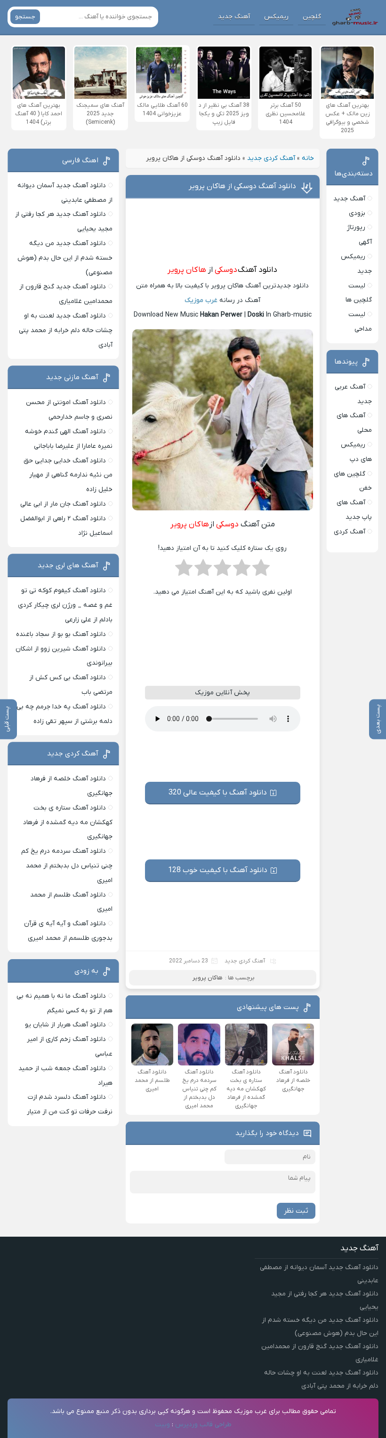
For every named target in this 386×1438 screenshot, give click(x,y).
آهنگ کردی (349, 531)
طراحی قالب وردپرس (203, 1424)
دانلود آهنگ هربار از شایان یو (65, 1024)
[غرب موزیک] (354, 17)
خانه (308, 158)
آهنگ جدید (234, 16)
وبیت (162, 1424)
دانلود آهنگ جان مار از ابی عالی (63, 504)
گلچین (312, 16)
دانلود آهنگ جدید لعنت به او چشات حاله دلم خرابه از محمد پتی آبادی (66, 330)
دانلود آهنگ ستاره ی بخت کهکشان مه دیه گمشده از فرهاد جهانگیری (68, 822)
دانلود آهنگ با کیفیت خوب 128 (217, 870)
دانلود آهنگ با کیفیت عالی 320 (218, 792)
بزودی (357, 213)
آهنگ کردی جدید (271, 158)
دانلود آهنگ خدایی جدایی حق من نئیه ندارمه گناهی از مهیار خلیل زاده (68, 475)
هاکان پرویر (187, 270)
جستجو (25, 17)
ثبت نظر (296, 1211)
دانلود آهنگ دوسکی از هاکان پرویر (242, 186)
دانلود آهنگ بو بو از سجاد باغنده (61, 634)
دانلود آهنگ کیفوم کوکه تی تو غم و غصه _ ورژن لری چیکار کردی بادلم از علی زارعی (65, 605)
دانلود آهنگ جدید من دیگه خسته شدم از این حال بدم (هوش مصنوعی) (65, 258)
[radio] (261, 570)
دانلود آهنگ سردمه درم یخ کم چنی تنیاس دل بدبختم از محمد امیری (67, 866)
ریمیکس (276, 16)
